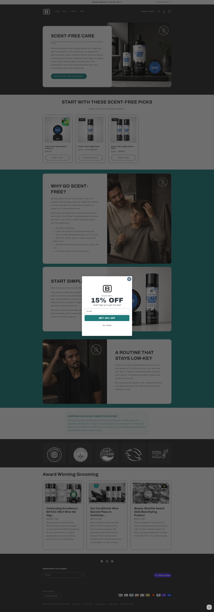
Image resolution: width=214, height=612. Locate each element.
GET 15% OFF (107, 318)
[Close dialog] (129, 279)
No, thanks (107, 325)
